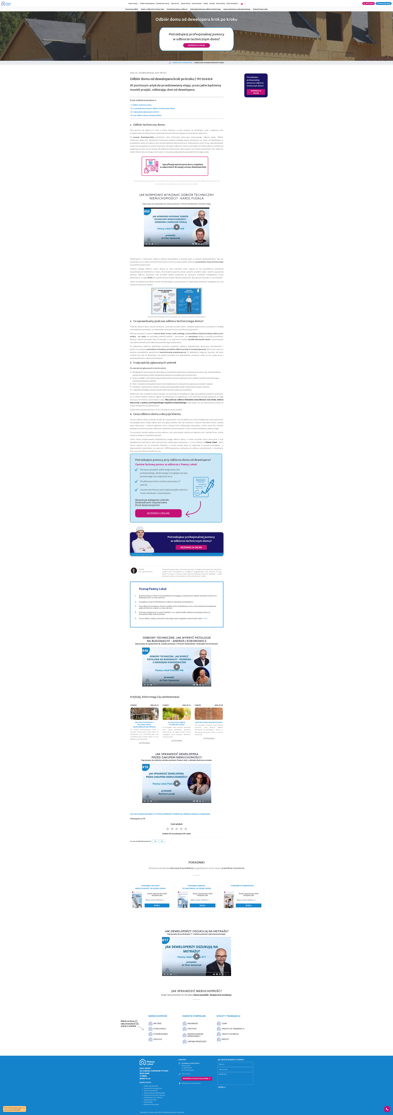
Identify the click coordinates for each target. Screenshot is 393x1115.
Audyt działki (148, 1102)
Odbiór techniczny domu (142, 105)
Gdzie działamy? (232, 3)
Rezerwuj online (158, 513)
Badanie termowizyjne (151, 1104)
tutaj (205, 618)
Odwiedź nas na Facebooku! (191, 1083)
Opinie (205, 3)
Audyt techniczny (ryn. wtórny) (154, 1095)
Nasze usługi (133, 3)
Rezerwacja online (196, 45)
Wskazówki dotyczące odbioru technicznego (205, 9)
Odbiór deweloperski (147, 3)
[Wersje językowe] (243, 3)
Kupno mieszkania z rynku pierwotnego (237, 9)
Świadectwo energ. (162, 3)
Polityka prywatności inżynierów (173, 1112)
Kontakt (212, 3)
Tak (155, 841)
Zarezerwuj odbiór (131, 9)
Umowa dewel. (197, 3)
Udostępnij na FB (137, 818)
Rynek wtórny (185, 3)
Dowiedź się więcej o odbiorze (177, 9)
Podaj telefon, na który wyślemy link (157, 894)
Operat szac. (175, 3)
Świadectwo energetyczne (153, 1088)
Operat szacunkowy (151, 1090)
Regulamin (144, 1073)
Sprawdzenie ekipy (150, 1100)
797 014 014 (370, 3)
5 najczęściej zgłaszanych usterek (145, 112)
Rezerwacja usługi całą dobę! (197, 1078)
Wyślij (157, 905)
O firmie (143, 1076)
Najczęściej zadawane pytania (154, 1071)
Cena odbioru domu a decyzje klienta (146, 115)
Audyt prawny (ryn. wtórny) (153, 1097)
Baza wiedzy (220, 3)
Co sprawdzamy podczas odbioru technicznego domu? (153, 108)
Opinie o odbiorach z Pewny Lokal (152, 9)
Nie (162, 841)
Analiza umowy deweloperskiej (154, 1093)
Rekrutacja (145, 1078)
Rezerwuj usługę (384, 3)
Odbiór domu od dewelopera (182, 62)
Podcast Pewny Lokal (260, 9)
